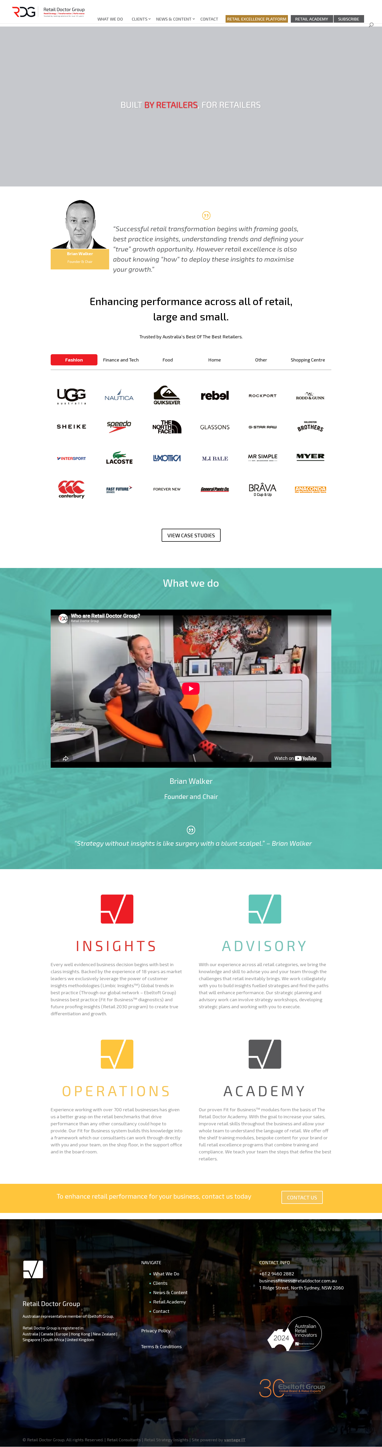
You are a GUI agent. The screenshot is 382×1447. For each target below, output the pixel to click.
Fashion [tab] (74, 360)
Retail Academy (311, 18)
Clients (139, 18)
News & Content (174, 18)
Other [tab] (261, 360)
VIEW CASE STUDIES (191, 535)
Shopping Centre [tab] (308, 360)
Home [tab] (214, 360)
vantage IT (235, 1439)
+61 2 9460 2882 (276, 1273)
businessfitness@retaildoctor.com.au (298, 1280)
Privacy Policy (156, 1330)
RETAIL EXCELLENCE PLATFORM (256, 18)
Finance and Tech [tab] (121, 360)
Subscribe (348, 18)
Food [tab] (167, 360)
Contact (209, 18)
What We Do (110, 18)
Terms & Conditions (161, 1346)
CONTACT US (302, 1197)
